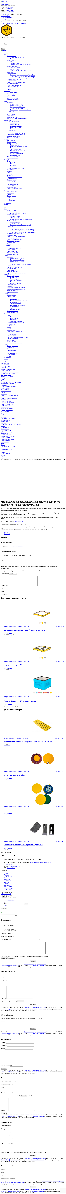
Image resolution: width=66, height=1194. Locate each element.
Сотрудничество (8, 889)
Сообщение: (4, 1063)
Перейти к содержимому (20, 23)
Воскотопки (13, 123)
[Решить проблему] (1, 22)
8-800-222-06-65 (5, 4)
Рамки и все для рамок (13, 86)
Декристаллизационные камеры (16, 133)
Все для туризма (11, 180)
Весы (2, 458)
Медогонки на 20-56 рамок (17, 107)
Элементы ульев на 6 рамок (17, 57)
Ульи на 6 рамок (11, 56)
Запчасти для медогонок (17, 108)
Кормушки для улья (12, 83)
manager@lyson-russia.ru (16, 866)
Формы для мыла (11, 187)
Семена (3, 426)
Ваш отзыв (4, 585)
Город (2, 1132)
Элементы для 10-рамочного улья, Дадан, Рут (22, 76)
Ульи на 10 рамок (12, 60)
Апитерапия (4, 423)
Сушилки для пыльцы (16, 126)
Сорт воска (4, 1090)
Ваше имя (3, 974)
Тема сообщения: (5, 1065)
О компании (7, 880)
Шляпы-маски (14, 164)
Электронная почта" (6, 939)
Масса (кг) (3, 1093)
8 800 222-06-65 (5, 14)
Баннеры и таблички (12, 184)
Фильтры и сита (11, 114)
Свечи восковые (11, 185)
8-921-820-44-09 (10, 11)
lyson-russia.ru (11, 868)
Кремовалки (10, 131)
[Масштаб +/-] (6, 908)
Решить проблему (5, 16)
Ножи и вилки (11, 95)
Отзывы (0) (7, 534)
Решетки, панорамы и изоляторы (16, 82)
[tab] (34, 532)
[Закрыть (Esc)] (1, 908)
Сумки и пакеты (14, 152)
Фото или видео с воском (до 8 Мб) (10, 1096)
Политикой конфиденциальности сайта (35, 964)
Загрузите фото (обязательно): (9, 1001)
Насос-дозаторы (11, 140)
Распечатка (7, 91)
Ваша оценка (5, 573)
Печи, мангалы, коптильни (8, 446)
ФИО (2, 1081)
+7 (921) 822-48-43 (9, 864)
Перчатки (13, 165)
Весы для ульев (11, 88)
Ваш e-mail (4, 1045)
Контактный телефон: (7, 936)
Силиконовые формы (16, 129)
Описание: (4, 998)
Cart (5, 905)
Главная (3, 459)
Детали (6, 532)
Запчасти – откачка (12, 117)
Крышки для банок (15, 147)
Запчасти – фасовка (12, 158)
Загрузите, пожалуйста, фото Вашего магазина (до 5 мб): (16, 1152)
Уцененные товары (12, 98)
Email (3, 591)
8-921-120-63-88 (9, 8)
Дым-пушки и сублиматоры (14, 177)
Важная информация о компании (10, 953)
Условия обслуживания (37, 965)
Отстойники (10, 111)
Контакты (9, 201)
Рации (2, 450)
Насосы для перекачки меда (14, 112)
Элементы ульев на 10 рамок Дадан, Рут (21, 64)
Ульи (5, 54)
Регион (3, 1084)
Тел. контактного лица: (7, 1138)
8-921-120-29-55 (10, 7)
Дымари (9, 171)
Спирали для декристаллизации (16, 134)
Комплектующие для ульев (14, 79)
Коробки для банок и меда (17, 150)
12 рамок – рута (14, 69)
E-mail (2, 977)
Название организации (7, 933)
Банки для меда (14, 145)
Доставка (9, 194)
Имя (2, 588)
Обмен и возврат (8, 888)
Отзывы (6, 883)
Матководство (11, 175)
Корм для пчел (11, 169)
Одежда (9, 161)
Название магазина (6, 1125)
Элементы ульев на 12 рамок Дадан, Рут (21, 70)
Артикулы (3, 983)
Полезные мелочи (12, 178)
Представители (8, 203)
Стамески (9, 174)
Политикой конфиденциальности (10, 965)
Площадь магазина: (6, 1129)
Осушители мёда (11, 130)
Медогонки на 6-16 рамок (17, 105)
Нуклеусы (10, 72)
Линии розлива (11, 142)
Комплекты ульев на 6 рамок (18, 59)
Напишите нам (8, 886)
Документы (7, 879)
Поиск (22, 37)
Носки (2, 456)
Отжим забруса (14, 124)
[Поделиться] (3, 908)
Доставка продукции (6, 17)
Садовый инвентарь (6, 449)
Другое (9, 89)
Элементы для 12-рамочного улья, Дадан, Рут (22, 77)
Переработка (7, 120)
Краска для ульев (11, 80)
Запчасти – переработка (13, 136)
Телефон (3, 980)
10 (12, 542)
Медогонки (10, 102)
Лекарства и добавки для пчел (15, 168)
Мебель (3, 445)
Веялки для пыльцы (15, 127)
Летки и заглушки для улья (14, 85)
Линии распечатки (12, 96)
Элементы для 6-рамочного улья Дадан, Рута (22, 75)
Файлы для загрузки (12, 191)
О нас (5, 190)
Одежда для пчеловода (7, 410)
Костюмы (13, 162)
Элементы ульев (11, 73)
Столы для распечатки (13, 92)
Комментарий (4, 1110)
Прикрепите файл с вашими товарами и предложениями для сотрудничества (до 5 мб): (24, 956)
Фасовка (6, 139)
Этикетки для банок (15, 149)
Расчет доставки (11, 196)
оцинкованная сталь (17, 546)
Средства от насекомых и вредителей (17, 182)
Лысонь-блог (10, 193)
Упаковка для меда (12, 143)
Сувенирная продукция (16, 153)
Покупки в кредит (12, 199)
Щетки (9, 172)
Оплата (9, 197)
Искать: (3, 37)
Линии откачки (11, 115)
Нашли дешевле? (19, 521)
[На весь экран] (4, 908)
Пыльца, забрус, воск (13, 121)
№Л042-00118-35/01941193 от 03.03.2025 (41, 862)
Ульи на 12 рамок (12, 66)
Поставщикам (4, 19)
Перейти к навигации (7, 23)
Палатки (3, 455)
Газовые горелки (11, 181)
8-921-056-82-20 (9, 10)
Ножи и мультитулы (6, 448)
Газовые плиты (5, 442)
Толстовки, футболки (16, 166)
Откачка (6, 101)
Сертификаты (11, 200)
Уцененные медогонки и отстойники (20, 110)
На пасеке (6, 159)
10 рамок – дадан (15, 61)
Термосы (3, 443)
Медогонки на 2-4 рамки (17, 104)
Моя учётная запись (9, 900)
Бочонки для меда (15, 155)
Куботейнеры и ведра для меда (18, 146)
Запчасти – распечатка (13, 99)
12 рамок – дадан (15, 67)
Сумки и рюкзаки (5, 453)
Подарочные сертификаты (14, 188)
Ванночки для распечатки (14, 94)
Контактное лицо (5, 1135)
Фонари (3, 452)
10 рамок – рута (14, 63)
